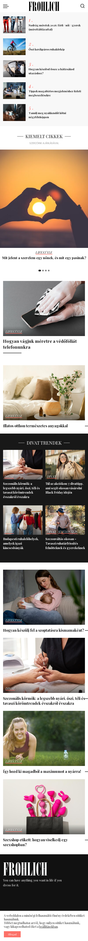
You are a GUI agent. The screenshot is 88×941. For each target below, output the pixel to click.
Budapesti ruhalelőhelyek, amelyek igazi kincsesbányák (21, 543)
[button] (40, 270)
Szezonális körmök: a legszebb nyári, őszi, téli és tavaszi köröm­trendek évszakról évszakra (21, 490)
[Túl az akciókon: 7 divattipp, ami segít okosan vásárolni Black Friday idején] (65, 464)
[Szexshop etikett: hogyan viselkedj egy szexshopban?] (44, 806)
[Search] (82, 6)
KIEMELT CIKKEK (44, 136)
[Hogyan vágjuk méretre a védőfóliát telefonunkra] (44, 308)
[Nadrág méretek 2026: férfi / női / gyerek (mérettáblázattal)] (14, 24)
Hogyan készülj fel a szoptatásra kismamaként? (43, 630)
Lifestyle (44, 252)
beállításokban (48, 927)
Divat (9, 476)
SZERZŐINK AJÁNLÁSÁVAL (44, 143)
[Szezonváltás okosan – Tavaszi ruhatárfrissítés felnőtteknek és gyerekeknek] (65, 520)
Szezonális (68, 532)
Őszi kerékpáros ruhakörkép (47, 49)
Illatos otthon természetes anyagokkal (35, 425)
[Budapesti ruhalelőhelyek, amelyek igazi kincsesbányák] (23, 520)
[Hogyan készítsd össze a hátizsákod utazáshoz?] (14, 68)
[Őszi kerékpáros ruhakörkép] (14, 46)
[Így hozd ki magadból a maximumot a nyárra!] (44, 738)
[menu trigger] (7, 6)
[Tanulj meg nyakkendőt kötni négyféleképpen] (14, 112)
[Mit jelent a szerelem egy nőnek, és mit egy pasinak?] (44, 199)
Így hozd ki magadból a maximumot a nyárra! (42, 771)
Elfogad (12, 934)
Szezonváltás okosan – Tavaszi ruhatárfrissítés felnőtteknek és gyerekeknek (65, 543)
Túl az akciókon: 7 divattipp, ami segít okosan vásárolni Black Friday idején (64, 488)
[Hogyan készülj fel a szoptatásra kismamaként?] (44, 597)
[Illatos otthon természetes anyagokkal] (44, 392)
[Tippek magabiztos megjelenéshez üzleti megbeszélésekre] (14, 90)
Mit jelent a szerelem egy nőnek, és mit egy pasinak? (44, 257)
